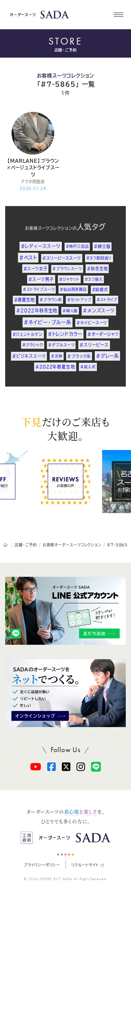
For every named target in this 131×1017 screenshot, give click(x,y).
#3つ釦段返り (99, 258)
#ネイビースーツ (91, 323)
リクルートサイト (84, 865)
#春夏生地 (24, 300)
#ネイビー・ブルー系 (47, 322)
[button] (118, 14)
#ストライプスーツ (39, 289)
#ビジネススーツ (29, 356)
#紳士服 (102, 246)
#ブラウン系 (51, 300)
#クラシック (32, 345)
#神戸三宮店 (77, 246)
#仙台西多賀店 (73, 289)
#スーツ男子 (41, 279)
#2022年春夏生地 (55, 367)
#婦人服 (70, 310)
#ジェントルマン (27, 334)
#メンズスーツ (99, 310)
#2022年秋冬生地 (36, 310)
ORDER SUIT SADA (56, 878)
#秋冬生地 (97, 268)
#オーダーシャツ (103, 334)
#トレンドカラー (65, 334)
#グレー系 (107, 356)
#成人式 (87, 367)
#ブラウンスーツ (67, 268)
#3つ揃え (94, 279)
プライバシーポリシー (41, 865)
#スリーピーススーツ (61, 258)
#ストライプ (107, 300)
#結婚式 (100, 289)
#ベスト (28, 257)
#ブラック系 (79, 356)
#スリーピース (94, 345)
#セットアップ (79, 300)
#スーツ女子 (35, 268)
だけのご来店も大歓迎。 (65, 429)
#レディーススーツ (41, 246)
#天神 (56, 356)
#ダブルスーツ (61, 345)
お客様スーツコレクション (65, 75)
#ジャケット (69, 279)
